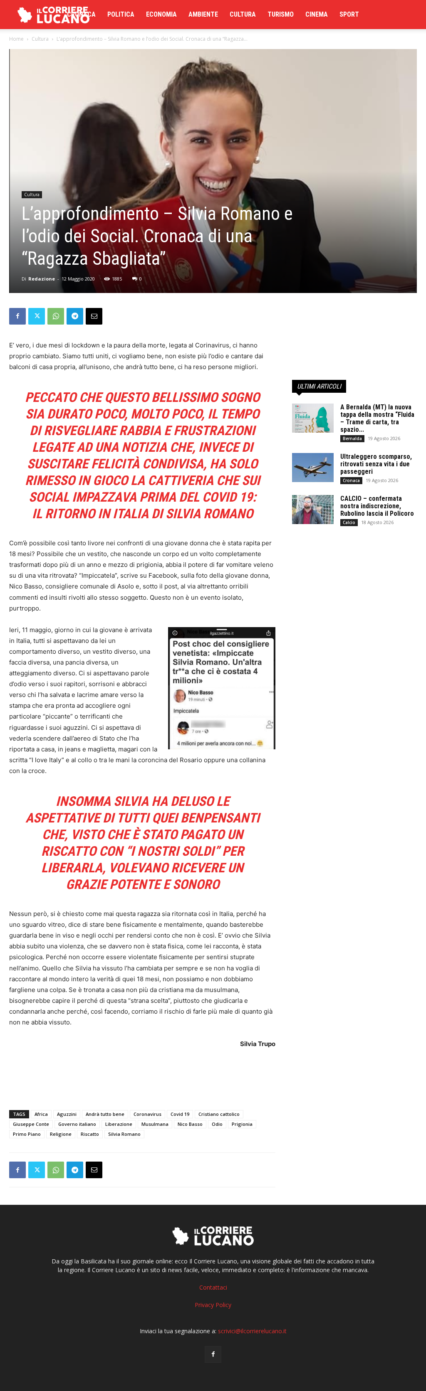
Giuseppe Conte (31, 1124)
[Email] (94, 316)
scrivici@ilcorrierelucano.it (252, 1331)
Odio (217, 1124)
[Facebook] (17, 316)
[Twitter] (36, 316)
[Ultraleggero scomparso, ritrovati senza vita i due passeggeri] (313, 467)
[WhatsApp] (55, 316)
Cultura (243, 14)
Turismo (280, 14)
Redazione (41, 279)
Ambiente (203, 14)
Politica (120, 14)
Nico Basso (190, 1124)
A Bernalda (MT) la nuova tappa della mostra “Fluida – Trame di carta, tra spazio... (377, 418)
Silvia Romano (124, 1134)
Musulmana (154, 1124)
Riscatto (90, 1134)
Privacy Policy (213, 1305)
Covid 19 (180, 1114)
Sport (349, 14)
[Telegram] (75, 316)
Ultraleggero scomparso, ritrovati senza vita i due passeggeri (376, 464)
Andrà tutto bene (105, 1114)
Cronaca (81, 14)
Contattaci (213, 1287)
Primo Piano (27, 1134)
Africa (41, 1114)
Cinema (316, 14)
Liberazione (118, 1124)
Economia (161, 14)
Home (16, 38)
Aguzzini (67, 1114)
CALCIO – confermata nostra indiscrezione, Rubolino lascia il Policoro (377, 506)
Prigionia (242, 1124)
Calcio (349, 522)
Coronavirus (147, 1114)
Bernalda (352, 438)
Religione (61, 1134)
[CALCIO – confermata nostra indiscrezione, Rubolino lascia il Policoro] (313, 509)
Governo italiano (77, 1124)
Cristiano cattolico (219, 1114)
